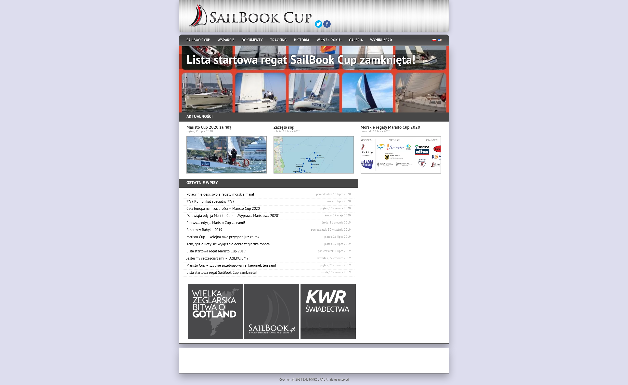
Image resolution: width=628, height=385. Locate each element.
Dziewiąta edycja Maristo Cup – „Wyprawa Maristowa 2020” (268, 216)
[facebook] (327, 24)
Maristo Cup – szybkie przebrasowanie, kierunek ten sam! (268, 266)
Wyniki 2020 (381, 40)
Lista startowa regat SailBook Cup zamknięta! (268, 273)
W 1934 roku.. (329, 40)
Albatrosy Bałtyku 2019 (268, 230)
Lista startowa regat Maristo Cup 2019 (268, 251)
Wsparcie (226, 40)
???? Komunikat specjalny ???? (268, 202)
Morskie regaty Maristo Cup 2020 (390, 127)
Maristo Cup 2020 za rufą (208, 127)
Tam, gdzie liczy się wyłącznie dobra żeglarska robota (268, 244)
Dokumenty (252, 40)
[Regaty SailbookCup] (250, 15)
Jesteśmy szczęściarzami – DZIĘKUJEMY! (268, 259)
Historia (301, 40)
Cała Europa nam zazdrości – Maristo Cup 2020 (268, 209)
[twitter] (318, 24)
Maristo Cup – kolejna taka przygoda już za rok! (268, 237)
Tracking (278, 40)
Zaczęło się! (284, 127)
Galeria (356, 40)
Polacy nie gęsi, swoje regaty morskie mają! (268, 195)
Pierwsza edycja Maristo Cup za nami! (268, 223)
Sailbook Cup (198, 40)
